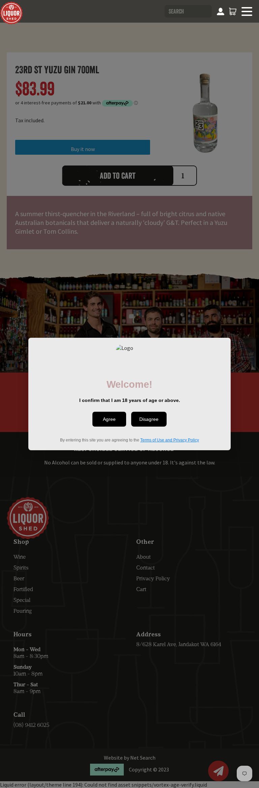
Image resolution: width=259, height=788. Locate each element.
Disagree (149, 419)
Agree (109, 419)
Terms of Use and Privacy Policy (169, 440)
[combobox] (188, 11)
